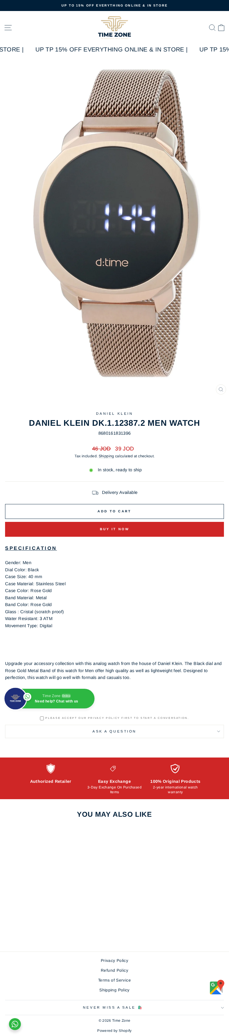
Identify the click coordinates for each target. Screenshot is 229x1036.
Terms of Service (114, 980)
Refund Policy (114, 970)
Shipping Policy (114, 990)
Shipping (106, 456)
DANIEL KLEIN (114, 413)
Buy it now (114, 529)
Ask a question (114, 731)
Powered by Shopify (114, 1031)
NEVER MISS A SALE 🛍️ (113, 1007)
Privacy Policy (114, 960)
